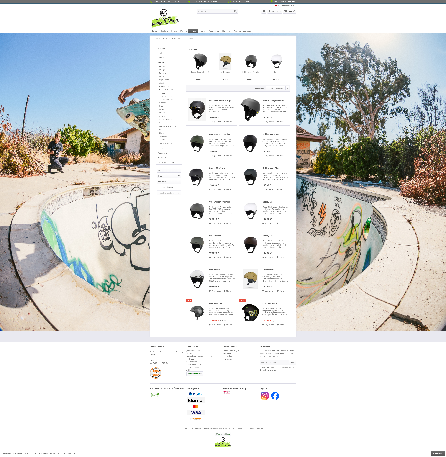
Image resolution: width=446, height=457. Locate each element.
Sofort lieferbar (168, 187)
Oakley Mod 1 (215, 269)
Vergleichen (216, 122)
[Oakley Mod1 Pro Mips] (250, 61)
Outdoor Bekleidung (167, 119)
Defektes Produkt (193, 367)
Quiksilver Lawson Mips (220, 100)
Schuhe (162, 129)
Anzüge (162, 70)
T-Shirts (162, 140)
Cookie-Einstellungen (231, 351)
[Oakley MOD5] (197, 312)
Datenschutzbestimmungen (280, 367)
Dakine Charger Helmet (200, 72)
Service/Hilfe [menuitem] (289, 6)
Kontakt (189, 353)
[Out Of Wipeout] (250, 312)
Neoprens (163, 116)
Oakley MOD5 (215, 303)
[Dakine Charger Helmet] (200, 61)
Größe (160, 170)
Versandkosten (218, 428)
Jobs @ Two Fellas (193, 351)
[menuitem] (217, 11)
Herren (161, 62)
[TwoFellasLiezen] (275, 396)
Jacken (161, 109)
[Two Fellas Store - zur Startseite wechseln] (165, 18)
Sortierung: (259, 88)
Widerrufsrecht (192, 362)
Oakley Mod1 (276, 72)
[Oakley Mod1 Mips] (197, 177)
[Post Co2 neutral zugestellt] (167, 395)
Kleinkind (161, 48)
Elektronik (162, 157)
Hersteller (162, 181)
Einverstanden (437, 453)
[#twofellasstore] (265, 396)
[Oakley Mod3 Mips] (250, 143)
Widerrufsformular (193, 364)
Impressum (227, 359)
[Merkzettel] (263, 11)
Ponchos (162, 123)
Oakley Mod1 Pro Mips (251, 72)
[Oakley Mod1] (276, 61)
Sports (160, 148)
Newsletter (227, 353)
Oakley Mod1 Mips (217, 168)
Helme (162, 93)
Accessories (163, 66)
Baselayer (163, 73)
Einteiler (162, 83)
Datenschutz (228, 356)
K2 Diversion (225, 72)
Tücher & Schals (165, 143)
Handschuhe (164, 86)
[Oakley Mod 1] (197, 278)
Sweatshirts (163, 136)
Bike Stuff (163, 76)
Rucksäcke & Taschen (167, 126)
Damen (161, 58)
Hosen (161, 106)
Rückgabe (190, 359)
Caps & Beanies (165, 80)
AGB (188, 370)
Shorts (161, 133)
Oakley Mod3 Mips (270, 134)
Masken (162, 113)
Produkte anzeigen (166, 193)
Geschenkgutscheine (166, 162)
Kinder (160, 53)
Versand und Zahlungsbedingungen (200, 356)
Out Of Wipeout (269, 303)
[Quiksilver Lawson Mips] (197, 109)
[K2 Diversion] (225, 61)
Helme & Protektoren (168, 90)
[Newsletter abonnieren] (292, 362)
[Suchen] (235, 11)
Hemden (162, 103)
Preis (160, 176)
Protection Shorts (166, 96)
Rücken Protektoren (166, 99)
